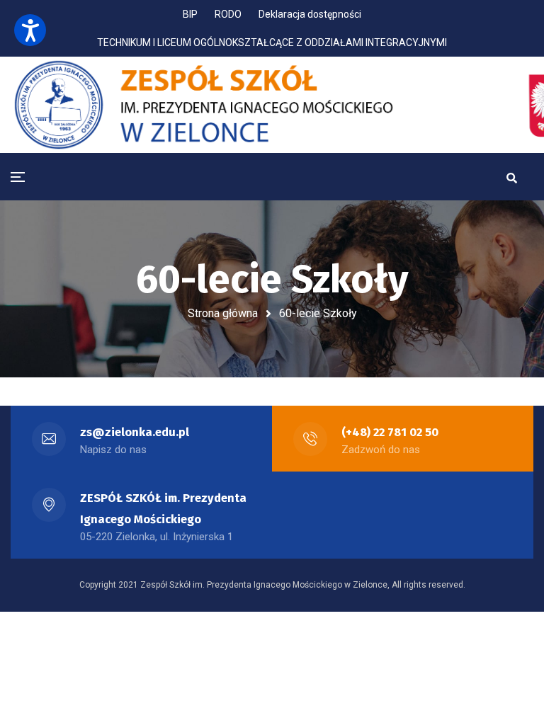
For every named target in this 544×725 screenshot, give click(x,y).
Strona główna (223, 313)
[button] (30, 30)
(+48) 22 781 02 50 (389, 432)
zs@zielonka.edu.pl (134, 432)
